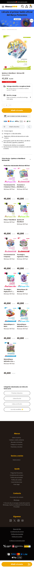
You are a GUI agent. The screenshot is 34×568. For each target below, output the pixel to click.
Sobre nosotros (16, 438)
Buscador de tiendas (16, 442)
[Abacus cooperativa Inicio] (11, 7)
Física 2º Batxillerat (10, 220)
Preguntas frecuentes (17, 473)
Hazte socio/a (16, 460)
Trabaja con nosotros (16, 445)
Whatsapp (16, 500)
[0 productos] (30, 7)
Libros (3, 29)
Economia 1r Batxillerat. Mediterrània (21, 187)
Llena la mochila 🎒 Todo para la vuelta (17, 2)
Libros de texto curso (12, 29)
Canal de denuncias (16, 482)
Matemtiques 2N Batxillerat (22, 291)
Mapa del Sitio (17, 529)
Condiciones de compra (16, 475)
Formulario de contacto (16, 497)
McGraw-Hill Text (6, 75)
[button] (26, 6)
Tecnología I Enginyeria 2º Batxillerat (8, 292)
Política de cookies (16, 480)
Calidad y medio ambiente (16, 440)
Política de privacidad (17, 478)
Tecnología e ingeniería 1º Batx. (23, 256)
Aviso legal (17, 484)
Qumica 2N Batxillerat (20, 221)
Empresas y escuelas (16, 447)
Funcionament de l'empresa (9, 256)
